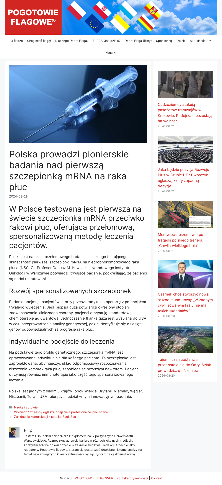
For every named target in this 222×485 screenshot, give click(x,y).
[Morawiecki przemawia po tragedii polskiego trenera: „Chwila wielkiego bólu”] (185, 225)
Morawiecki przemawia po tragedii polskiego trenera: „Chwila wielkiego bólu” (180, 240)
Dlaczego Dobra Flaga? (71, 40)
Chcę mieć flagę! (39, 40)
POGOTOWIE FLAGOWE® (94, 478)
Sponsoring (164, 40)
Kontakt (111, 52)
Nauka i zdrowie (26, 407)
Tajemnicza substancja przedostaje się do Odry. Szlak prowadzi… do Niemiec (184, 365)
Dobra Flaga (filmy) (138, 40)
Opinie (181, 40)
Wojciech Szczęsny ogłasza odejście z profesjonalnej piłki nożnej (61, 412)
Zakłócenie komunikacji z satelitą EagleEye (45, 416)
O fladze (17, 40)
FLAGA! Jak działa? (106, 40)
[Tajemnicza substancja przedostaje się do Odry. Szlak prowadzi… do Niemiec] (185, 350)
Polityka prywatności (132, 478)
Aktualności (198, 40)
